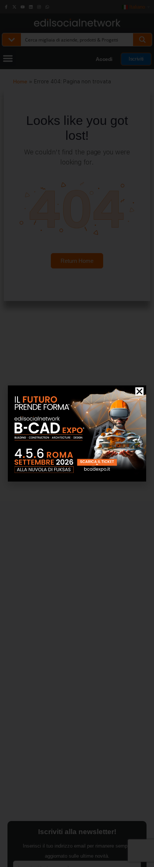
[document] (77, 433)
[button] (139, 391)
